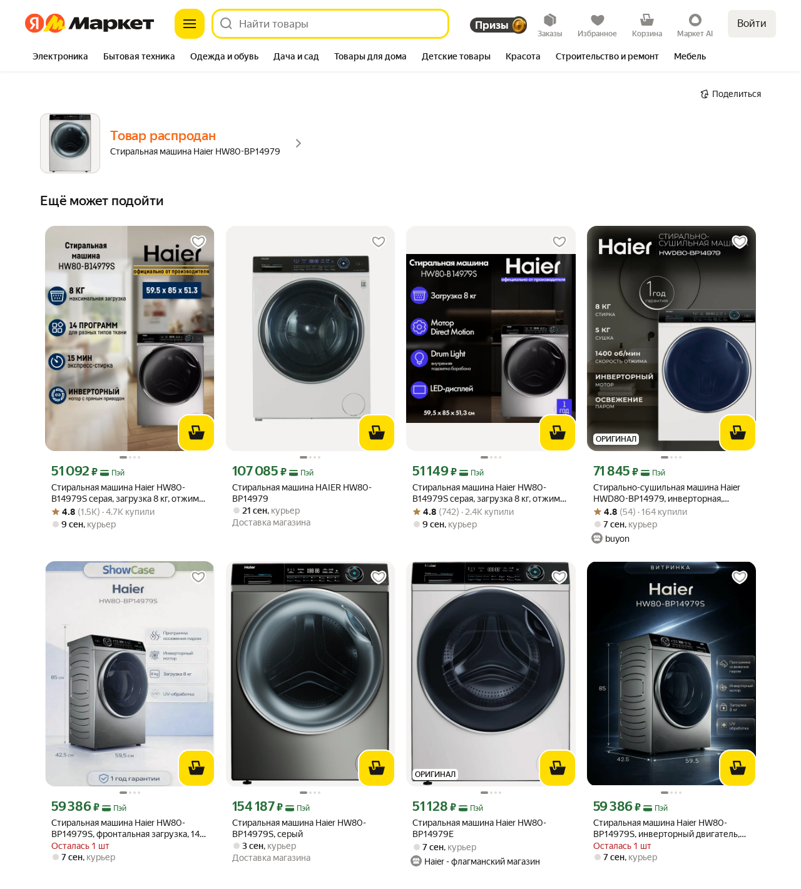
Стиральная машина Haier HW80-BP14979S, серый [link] (299, 828)
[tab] (60, 58)
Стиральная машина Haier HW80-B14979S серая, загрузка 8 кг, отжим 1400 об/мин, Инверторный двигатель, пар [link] (125, 493)
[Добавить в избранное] (198, 242)
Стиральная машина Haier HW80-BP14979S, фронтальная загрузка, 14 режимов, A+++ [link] (125, 829)
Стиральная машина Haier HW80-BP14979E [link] (479, 828)
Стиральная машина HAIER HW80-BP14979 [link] (302, 493)
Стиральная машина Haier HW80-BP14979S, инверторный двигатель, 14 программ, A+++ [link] (666, 829)
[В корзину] (196, 433)
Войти (752, 23)
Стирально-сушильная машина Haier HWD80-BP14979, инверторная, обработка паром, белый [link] (666, 493)
